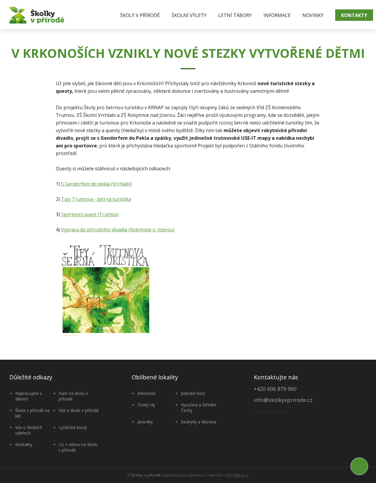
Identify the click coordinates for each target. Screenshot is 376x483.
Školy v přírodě (140, 15)
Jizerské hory (193, 393)
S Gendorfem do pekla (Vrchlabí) (96, 184)
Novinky (312, 15)
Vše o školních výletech (28, 430)
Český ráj (146, 405)
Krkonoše (146, 393)
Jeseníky (145, 422)
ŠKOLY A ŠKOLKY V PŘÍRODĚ (36, 14)
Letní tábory (235, 15)
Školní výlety (189, 15)
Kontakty (354, 15)
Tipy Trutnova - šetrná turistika (96, 199)
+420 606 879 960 (275, 388)
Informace (277, 15)
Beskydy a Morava (198, 422)
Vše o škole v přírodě (79, 410)
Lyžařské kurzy (73, 427)
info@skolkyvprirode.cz (283, 400)
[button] (359, 466)
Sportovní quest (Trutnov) (90, 214)
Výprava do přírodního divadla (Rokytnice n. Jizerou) (117, 229)
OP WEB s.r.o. (238, 475)
